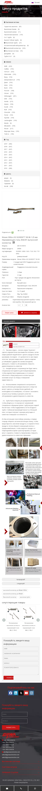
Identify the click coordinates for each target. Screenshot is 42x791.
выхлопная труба (25, 597)
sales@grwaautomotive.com (11, 752)
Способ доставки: (8, 297)
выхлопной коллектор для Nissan (13, 593)
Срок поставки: (7, 291)
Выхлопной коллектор (9, 597)
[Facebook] (10, 693)
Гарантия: (5, 275)
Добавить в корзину (30, 313)
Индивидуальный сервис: (7, 268)
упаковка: (5, 300)
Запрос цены (9, 313)
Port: (3, 278)
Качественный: (7, 283)
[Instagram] (31, 693)
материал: (5, 286)
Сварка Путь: (6, 294)
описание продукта (9, 321)
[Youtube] (26, 693)
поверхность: (6, 288)
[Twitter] (21, 693)
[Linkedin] (15, 693)
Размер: (4, 262)
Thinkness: (5, 272)
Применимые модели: (9, 259)
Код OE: (4, 256)
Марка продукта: (7, 248)
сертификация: (7, 251)
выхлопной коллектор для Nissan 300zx (15, 590)
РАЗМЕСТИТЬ (10, 678)
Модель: (5, 246)
